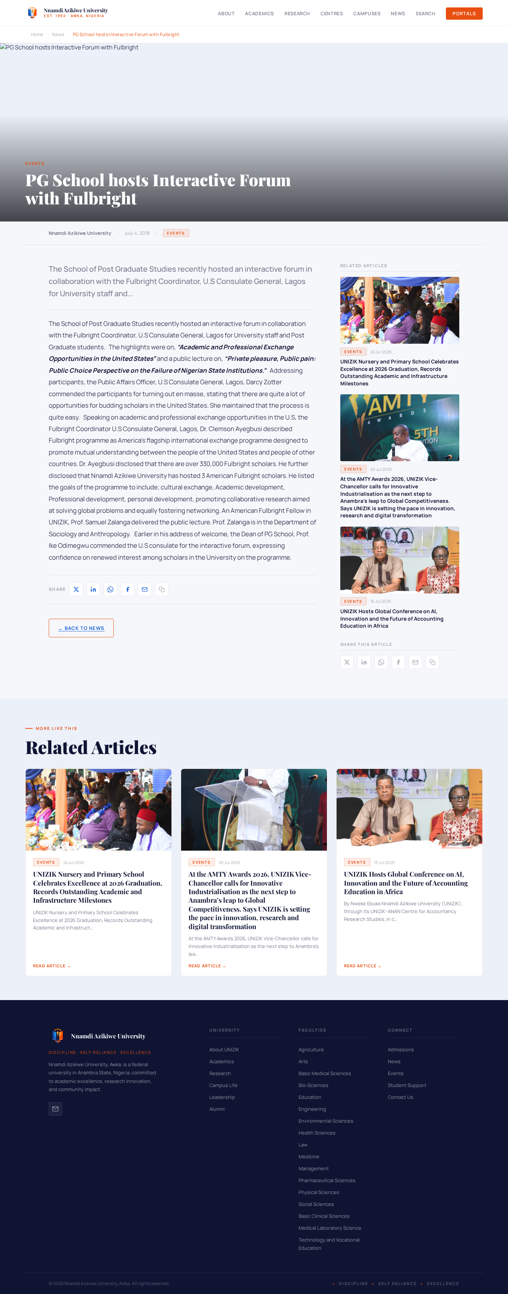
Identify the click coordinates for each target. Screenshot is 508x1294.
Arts (303, 1061)
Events (176, 233)
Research (297, 13)
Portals (464, 13)
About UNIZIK (224, 1049)
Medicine (309, 1156)
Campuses (366, 13)
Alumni (217, 1109)
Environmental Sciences (326, 1120)
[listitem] (55, 1109)
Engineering (312, 1109)
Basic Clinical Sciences (324, 1216)
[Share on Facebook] (127, 589)
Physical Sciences (319, 1192)
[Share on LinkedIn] (93, 589)
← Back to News (81, 628)
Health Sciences (317, 1132)
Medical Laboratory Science (330, 1228)
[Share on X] (347, 662)
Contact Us (400, 1097)
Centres (332, 13)
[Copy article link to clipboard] (161, 589)
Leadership (222, 1097)
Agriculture (311, 1049)
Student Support (407, 1085)
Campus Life (223, 1085)
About (226, 13)
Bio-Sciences (313, 1085)
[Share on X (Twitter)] (76, 589)
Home (37, 34)
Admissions (401, 1049)
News (398, 13)
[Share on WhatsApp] (110, 589)
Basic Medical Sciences (325, 1073)
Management (314, 1168)
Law (303, 1144)
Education (310, 1097)
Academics (259, 13)
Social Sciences (316, 1204)
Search (425, 13)
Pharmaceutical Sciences (327, 1180)
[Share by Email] (144, 589)
